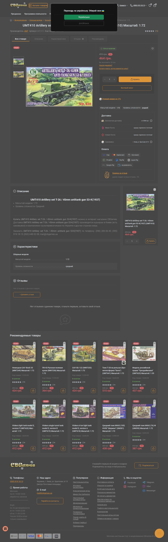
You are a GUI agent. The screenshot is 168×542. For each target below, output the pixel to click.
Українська (84, 17)
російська (84, 23)
